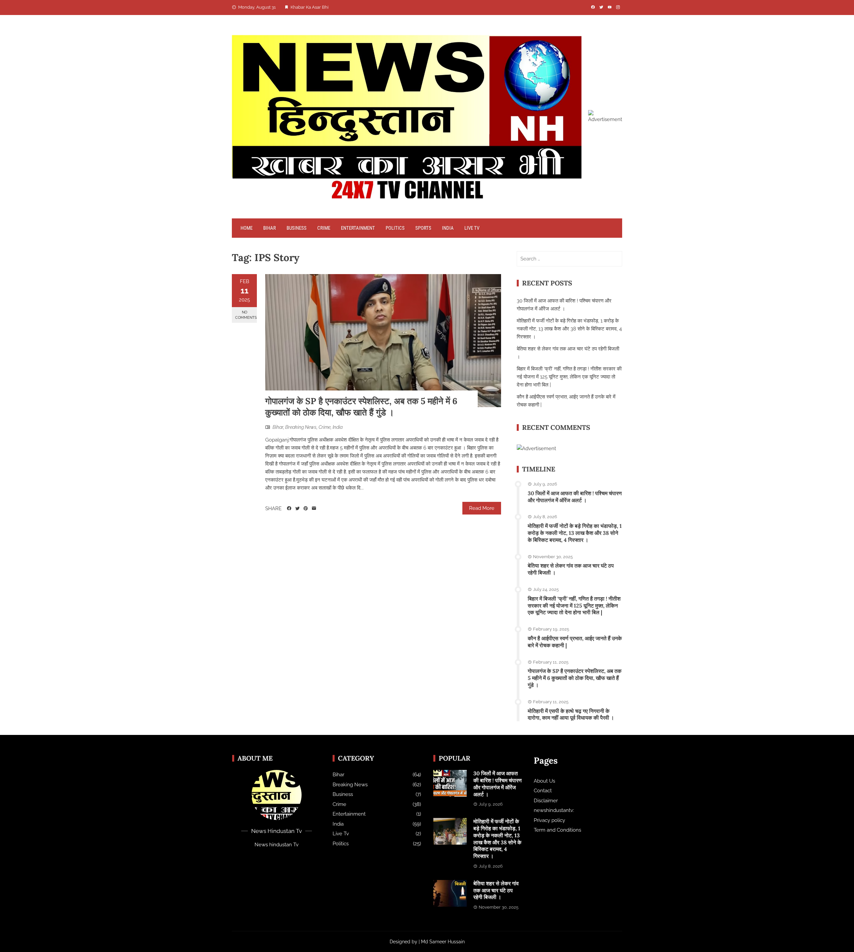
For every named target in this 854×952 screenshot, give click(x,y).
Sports (423, 228)
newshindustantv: (554, 810)
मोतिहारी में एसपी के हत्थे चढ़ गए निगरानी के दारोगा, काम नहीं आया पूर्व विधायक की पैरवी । (571, 714)
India (448, 228)
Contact (543, 791)
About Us (544, 781)
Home (247, 228)
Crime (323, 228)
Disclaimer (546, 801)
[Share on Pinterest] (306, 508)
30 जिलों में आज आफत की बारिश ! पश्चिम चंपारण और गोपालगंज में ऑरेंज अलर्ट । (575, 497)
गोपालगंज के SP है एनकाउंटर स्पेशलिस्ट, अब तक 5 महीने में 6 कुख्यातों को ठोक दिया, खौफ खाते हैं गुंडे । (361, 406)
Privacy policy (549, 820)
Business (297, 228)
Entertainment (358, 228)
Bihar (269, 228)
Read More (481, 508)
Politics (395, 228)
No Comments (246, 314)
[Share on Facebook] (289, 508)
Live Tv (471, 228)
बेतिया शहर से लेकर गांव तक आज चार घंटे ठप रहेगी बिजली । (496, 890)
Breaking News (301, 427)
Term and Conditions (557, 830)
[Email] (314, 508)
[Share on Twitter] (297, 508)
